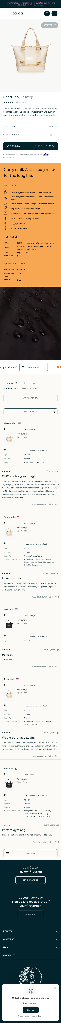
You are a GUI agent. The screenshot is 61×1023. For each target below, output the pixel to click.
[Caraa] (22, 13)
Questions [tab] (31, 383)
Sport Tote (22, 437)
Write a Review (30, 398)
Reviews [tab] (11, 383)
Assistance (8, 939)
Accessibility (9, 955)
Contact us (27, 367)
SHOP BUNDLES (35, 5)
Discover (7, 931)
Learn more (8, 157)
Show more (30, 853)
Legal (6, 947)
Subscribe (30, 914)
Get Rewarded (30, 880)
